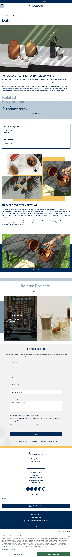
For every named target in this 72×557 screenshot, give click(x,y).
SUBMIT (36, 434)
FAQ (36, 527)
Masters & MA (36, 475)
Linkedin (40, 488)
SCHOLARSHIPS (32, 1)
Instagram (32, 488)
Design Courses (36, 459)
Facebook (28, 488)
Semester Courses (36, 477)
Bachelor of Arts (36, 472)
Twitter (36, 488)
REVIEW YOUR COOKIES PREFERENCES (37, 520)
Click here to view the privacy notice (18, 415)
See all (35, 291)
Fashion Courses (36, 461)
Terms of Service (50, 441)
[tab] (33, 269)
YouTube (44, 488)
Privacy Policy (41, 441)
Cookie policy (36, 518)
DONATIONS (42, 1)
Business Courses (36, 464)
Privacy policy (36, 515)
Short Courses (36, 482)
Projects (7, 15)
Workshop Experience (36, 480)
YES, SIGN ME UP (38, 506)
